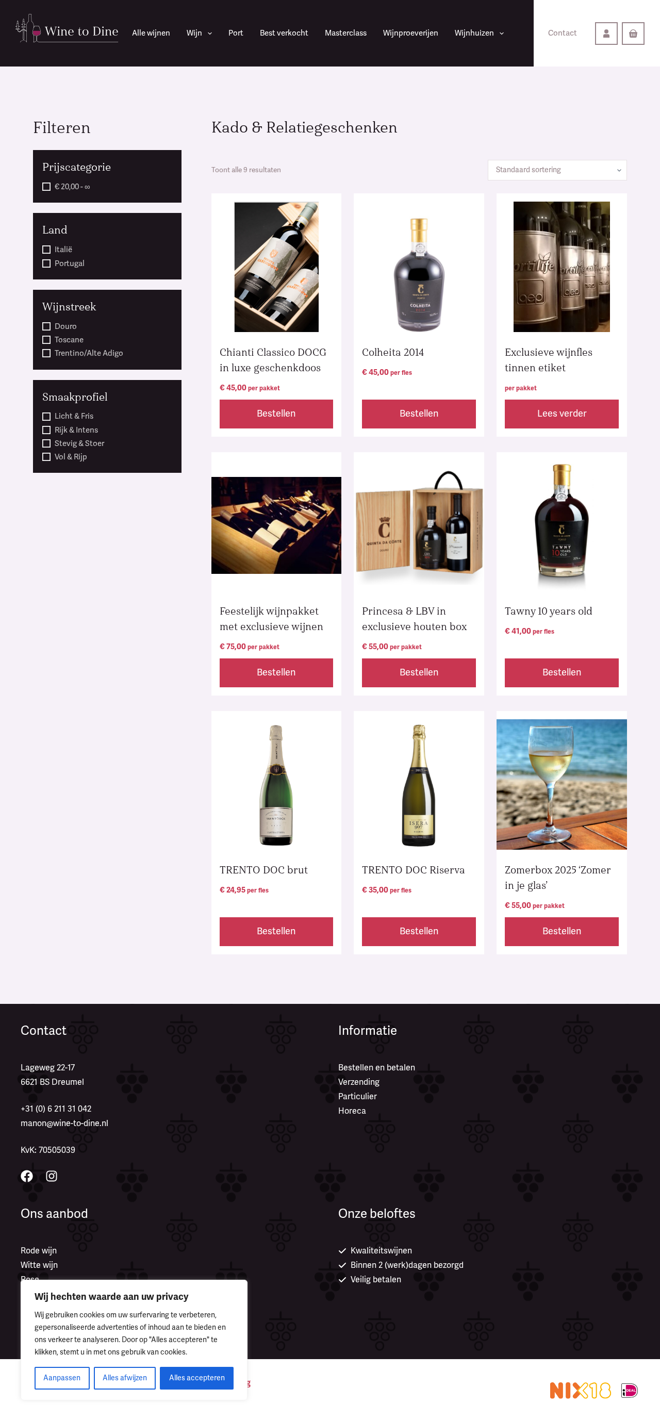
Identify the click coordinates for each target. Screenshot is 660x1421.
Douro (66, 326)
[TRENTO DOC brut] (276, 784)
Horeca (352, 1111)
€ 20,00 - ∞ (72, 186)
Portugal (70, 263)
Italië (63, 249)
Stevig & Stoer (79, 443)
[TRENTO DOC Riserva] (419, 784)
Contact (562, 33)
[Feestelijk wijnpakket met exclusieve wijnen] (276, 525)
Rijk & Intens (76, 430)
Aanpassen (61, 1378)
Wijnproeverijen (410, 33)
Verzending (359, 1082)
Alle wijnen (151, 33)
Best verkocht (284, 33)
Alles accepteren (197, 1378)
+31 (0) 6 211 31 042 (56, 1109)
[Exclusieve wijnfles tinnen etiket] (562, 267)
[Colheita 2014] (419, 267)
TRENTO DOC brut (264, 870)
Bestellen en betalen (376, 1068)
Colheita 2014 (393, 352)
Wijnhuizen (474, 33)
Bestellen (276, 413)
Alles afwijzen (125, 1378)
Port (235, 33)
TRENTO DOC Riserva (413, 870)
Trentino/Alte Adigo (89, 353)
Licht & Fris (74, 416)
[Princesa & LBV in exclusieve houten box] (419, 525)
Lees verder (562, 413)
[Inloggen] (606, 33)
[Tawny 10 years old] (562, 525)
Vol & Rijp (71, 456)
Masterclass (346, 33)
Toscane (69, 339)
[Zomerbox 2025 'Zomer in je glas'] (562, 784)
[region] (134, 1340)
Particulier (357, 1097)
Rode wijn (39, 1251)
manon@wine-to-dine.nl (64, 1123)
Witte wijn (39, 1265)
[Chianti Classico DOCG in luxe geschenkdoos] (276, 267)
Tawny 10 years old (548, 611)
